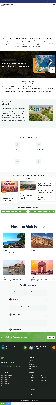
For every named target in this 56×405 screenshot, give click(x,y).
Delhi (32, 277)
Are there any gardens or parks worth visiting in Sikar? (40, 211)
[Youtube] (20, 366)
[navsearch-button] (54, 4)
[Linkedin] (11, 366)
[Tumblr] (14, 366)
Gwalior (33, 250)
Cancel (2, 403)
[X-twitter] (2, 366)
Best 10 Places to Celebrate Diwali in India (44, 198)
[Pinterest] (17, 366)
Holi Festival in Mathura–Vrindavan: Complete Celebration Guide (8, 198)
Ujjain (4, 277)
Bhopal (5, 250)
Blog (4, 191)
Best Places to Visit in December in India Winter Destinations (46, 191)
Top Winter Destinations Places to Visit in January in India (45, 184)
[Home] (5, 358)
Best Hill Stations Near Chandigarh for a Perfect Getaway (27, 197)
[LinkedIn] (51, 1)
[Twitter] (49, 1)
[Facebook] (47, 1)
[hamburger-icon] (50, 4)
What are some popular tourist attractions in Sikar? (12, 211)
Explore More (51, 337)
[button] (55, 26)
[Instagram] (53, 1)
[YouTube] (55, 1)
